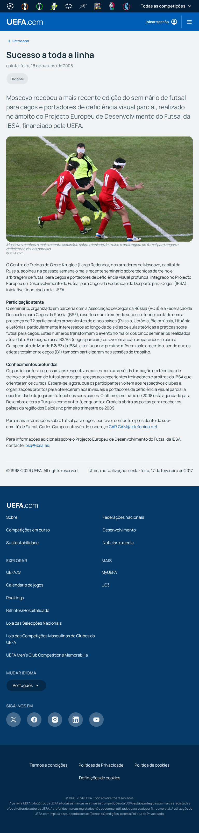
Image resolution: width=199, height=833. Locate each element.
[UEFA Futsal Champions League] (83, 6)
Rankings (15, 597)
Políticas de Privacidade (101, 765)
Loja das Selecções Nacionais (34, 623)
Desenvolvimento (119, 530)
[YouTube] (96, 725)
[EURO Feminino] (126, 6)
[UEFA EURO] (112, 6)
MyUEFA (109, 572)
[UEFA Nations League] (97, 6)
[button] (187, 22)
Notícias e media (118, 542)
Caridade (17, 79)
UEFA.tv (13, 572)
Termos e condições (48, 765)
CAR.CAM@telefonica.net (133, 426)
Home (25, 22)
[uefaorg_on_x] (13, 725)
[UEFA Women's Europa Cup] (54, 6)
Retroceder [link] (20, 41)
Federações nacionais (123, 517)
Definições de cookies (99, 778)
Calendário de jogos (24, 585)
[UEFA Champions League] (10, 6)
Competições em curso (28, 530)
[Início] (22, 505)
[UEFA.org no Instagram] (55, 725)
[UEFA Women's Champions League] (68, 6)
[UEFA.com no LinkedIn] (75, 725)
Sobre (11, 517)
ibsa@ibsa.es (36, 445)
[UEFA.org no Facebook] (34, 725)
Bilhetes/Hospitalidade (27, 610)
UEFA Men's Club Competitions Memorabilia (47, 655)
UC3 (106, 585)
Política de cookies (151, 765)
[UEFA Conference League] (39, 6)
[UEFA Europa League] (25, 6)
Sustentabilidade (22, 542)
